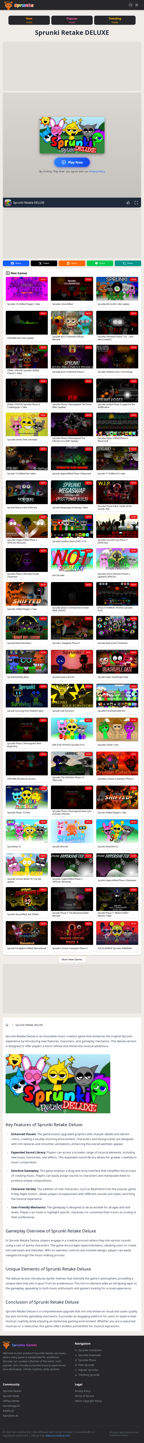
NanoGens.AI (10, 1415)
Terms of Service (84, 1396)
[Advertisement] (72, 66)
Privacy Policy (97, 171)
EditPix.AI (8, 1410)
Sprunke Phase (87, 1360)
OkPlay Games (11, 1401)
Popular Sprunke (88, 1370)
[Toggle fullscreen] (136, 203)
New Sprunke (86, 1365)
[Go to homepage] (7, 1025)
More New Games (72, 959)
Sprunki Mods (11, 1396)
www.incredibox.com (58, 1435)
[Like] (128, 202)
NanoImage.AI (11, 1405)
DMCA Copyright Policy (88, 1401)
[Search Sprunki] (130, 5)
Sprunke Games (12, 1391)
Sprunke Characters (90, 1350)
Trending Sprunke (89, 1374)
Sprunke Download (89, 1355)
